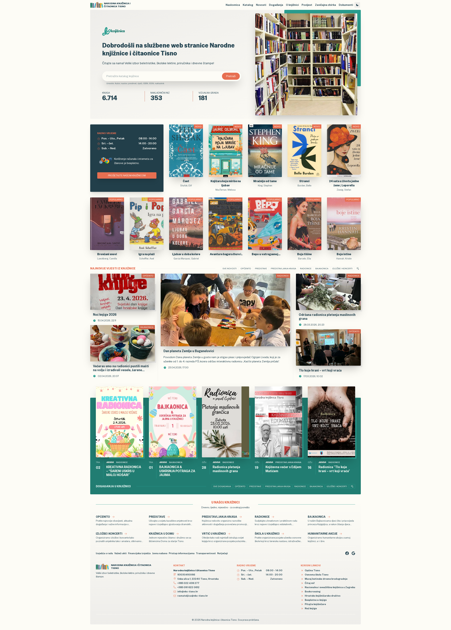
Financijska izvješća (139, 553)
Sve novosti (230, 268)
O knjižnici (292, 5)
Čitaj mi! (309, 583)
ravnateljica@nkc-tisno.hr (192, 595)
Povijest (307, 5)
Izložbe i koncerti (342, 268)
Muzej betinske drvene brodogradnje (325, 578)
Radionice (305, 268)
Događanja (276, 5)
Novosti (261, 5)
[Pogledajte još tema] (358, 268)
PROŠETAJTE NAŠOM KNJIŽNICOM (127, 175)
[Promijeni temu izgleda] (357, 5)
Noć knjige (310, 608)
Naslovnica (233, 5)
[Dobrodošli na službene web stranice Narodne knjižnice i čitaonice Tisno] (306, 64)
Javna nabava (159, 553)
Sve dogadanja (222, 486)
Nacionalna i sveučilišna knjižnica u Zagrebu (329, 587)
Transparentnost (206, 553)
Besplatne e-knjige (315, 599)
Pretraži (231, 76)
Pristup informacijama (181, 553)
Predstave (261, 268)
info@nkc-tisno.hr (187, 591)
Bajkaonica (321, 268)
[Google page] (353, 553)
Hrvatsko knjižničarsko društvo (322, 595)
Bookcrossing (312, 591)
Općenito (245, 268)
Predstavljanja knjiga (283, 268)
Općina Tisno (312, 570)
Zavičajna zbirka (325, 5)
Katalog (248, 5)
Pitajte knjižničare (315, 604)
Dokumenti (346, 5)
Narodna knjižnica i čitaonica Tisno (219, 619)
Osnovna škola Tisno (316, 574)
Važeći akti (120, 553)
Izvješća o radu (104, 553)
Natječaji (222, 553)
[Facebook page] (347, 553)
